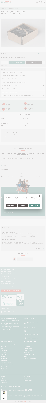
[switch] (4, 398)
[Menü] (6, 391)
